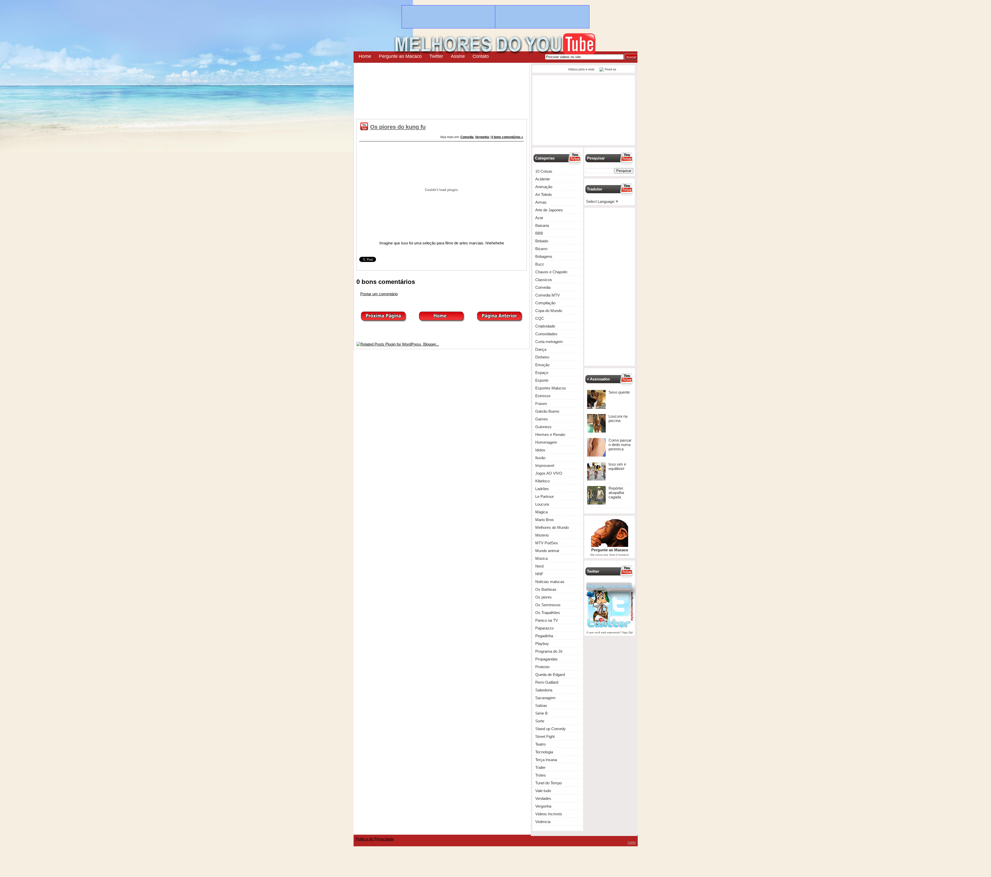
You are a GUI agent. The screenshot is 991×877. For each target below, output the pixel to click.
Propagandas (546, 659)
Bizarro (541, 248)
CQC (539, 318)
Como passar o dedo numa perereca (620, 444)
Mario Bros (544, 519)
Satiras (541, 705)
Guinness (543, 427)
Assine (458, 56)
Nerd (539, 566)
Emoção (542, 365)
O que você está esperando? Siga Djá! (609, 632)
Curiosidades (546, 334)
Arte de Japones (549, 210)
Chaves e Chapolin (551, 272)
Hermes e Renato (550, 434)
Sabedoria (543, 690)
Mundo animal (547, 550)
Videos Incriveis (548, 814)
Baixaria (542, 225)
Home (365, 56)
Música (541, 558)
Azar (539, 218)
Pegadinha (544, 636)
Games (541, 419)
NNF (539, 574)
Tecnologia (544, 752)
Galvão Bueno (547, 411)
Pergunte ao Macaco (400, 56)
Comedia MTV (547, 295)
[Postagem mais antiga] (499, 320)
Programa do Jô (548, 651)
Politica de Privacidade (375, 839)
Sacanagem (545, 698)
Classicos (543, 279)
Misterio (542, 535)
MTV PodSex (546, 543)
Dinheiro (542, 357)
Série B (541, 713)
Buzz (539, 264)
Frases (541, 403)
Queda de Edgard (550, 674)
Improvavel (544, 465)
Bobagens (543, 256)
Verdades (543, 798)
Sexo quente (619, 392)
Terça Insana (546, 760)
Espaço (541, 372)
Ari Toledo (543, 194)
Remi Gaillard (546, 682)
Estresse (542, 396)
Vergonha (482, 137)
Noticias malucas (549, 581)
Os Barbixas (545, 589)
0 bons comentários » (507, 137)
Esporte (541, 380)
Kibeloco (542, 481)
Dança (540, 349)
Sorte (539, 721)
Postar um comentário (379, 294)
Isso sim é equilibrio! (617, 466)
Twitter (436, 56)
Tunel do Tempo (548, 783)
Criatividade (545, 326)
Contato (481, 56)
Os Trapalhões (547, 612)
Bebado (541, 241)
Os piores (543, 597)
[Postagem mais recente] (383, 320)
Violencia (542, 821)
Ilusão (540, 458)
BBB (539, 233)
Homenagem (546, 442)
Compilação (545, 303)
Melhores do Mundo (552, 527)
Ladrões (542, 489)
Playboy (542, 643)
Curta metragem (549, 341)
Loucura (542, 504)
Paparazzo (544, 628)
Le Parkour (544, 496)
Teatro (540, 744)
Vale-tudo (543, 790)
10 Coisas (543, 171)
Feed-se (610, 69)
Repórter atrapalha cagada (616, 492)
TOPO (631, 842)
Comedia (467, 137)
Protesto (542, 667)
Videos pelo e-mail (580, 69)
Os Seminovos (548, 605)
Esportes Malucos (550, 388)
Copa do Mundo (548, 310)
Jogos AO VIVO (548, 473)
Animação (543, 187)
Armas (541, 202)
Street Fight (545, 736)
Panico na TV (546, 620)
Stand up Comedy (550, 729)
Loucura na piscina (618, 418)
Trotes (540, 775)
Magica (541, 512)
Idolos (540, 450)
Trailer (540, 767)
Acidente (542, 179)
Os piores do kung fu (398, 127)
